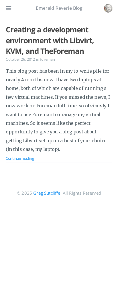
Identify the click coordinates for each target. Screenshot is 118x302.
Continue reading (20, 158)
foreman (47, 59)
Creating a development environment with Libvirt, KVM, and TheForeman (50, 40)
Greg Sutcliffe (46, 193)
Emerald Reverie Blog (59, 8)
